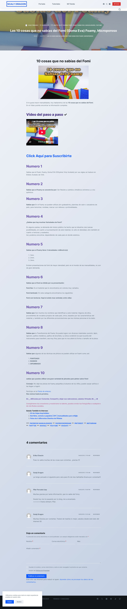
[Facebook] (103, 4)
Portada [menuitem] (42, 4)
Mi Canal (116, 4)
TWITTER (32, 426)
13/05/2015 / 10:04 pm (84, 489)
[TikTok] (115, 599)
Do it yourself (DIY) (65, 25)
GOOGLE (43, 426)
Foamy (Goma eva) (79, 25)
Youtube (99, 25)
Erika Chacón (38, 455)
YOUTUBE (54, 426)
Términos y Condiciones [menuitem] (61, 599)
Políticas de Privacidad (42, 570)
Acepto (9, 602)
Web (78, 541)
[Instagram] (109, 4)
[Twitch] (120, 599)
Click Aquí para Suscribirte (49, 156)
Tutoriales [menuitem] (56, 4)
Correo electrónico (59, 541)
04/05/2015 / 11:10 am (84, 455)
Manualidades (90, 25)
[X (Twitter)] (106, 4)
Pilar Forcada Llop (40, 490)
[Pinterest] (111, 599)
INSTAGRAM (91, 423)
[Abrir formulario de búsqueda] (120, 9)
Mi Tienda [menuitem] (71, 4)
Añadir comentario (33, 548)
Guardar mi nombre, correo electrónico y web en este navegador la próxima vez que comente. (58, 567)
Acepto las (39, 570)
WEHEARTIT (64, 426)
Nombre (29, 541)
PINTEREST (79, 423)
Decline (19, 602)
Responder (96, 455)
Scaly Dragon (38, 473)
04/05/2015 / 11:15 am (84, 472)
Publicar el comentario (36, 576)
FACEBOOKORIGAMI (63, 423)
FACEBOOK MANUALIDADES (41, 423)
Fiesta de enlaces (44, 391)
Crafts (55, 25)
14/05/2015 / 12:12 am (84, 514)
